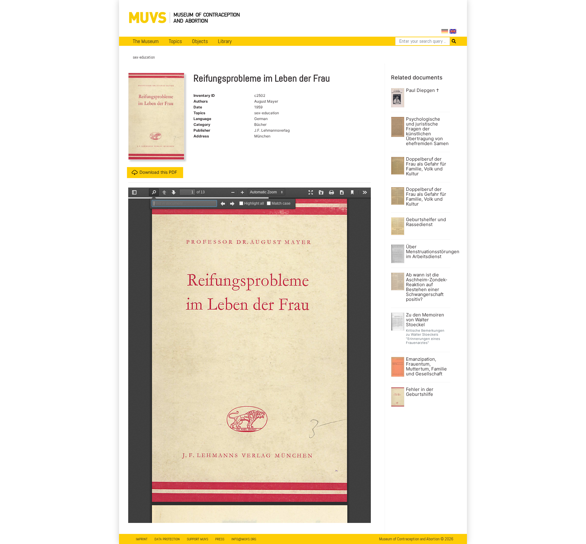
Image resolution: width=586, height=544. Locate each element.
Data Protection (167, 539)
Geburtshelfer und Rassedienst (426, 222)
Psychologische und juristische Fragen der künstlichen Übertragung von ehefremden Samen (427, 131)
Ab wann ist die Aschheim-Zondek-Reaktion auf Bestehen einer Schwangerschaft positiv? (426, 287)
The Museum (146, 41)
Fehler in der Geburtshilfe (419, 392)
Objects (200, 41)
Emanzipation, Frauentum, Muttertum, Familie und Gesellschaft (426, 366)
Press (219, 539)
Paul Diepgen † (422, 90)
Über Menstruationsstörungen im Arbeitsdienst (427, 251)
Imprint (141, 539)
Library (225, 41)
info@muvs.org (243, 539)
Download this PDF (158, 172)
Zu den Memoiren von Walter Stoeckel (425, 319)
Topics (175, 41)
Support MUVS (197, 539)
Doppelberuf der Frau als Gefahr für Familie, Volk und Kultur (426, 166)
